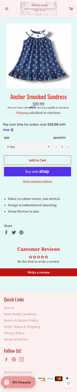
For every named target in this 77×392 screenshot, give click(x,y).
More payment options (37, 181)
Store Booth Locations (20, 314)
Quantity (59, 137)
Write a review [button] (38, 272)
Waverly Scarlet (23, 372)
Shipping (22, 113)
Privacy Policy (14, 333)
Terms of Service (16, 339)
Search (9, 308)
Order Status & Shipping (22, 327)
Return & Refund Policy (21, 320)
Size (6, 137)
